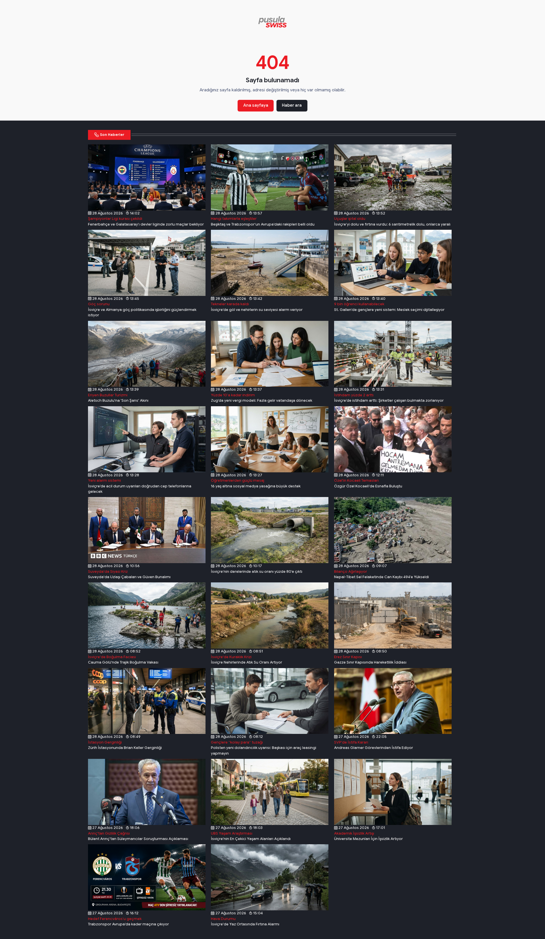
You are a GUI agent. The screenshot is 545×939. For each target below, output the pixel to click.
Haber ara (292, 105)
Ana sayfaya (255, 105)
